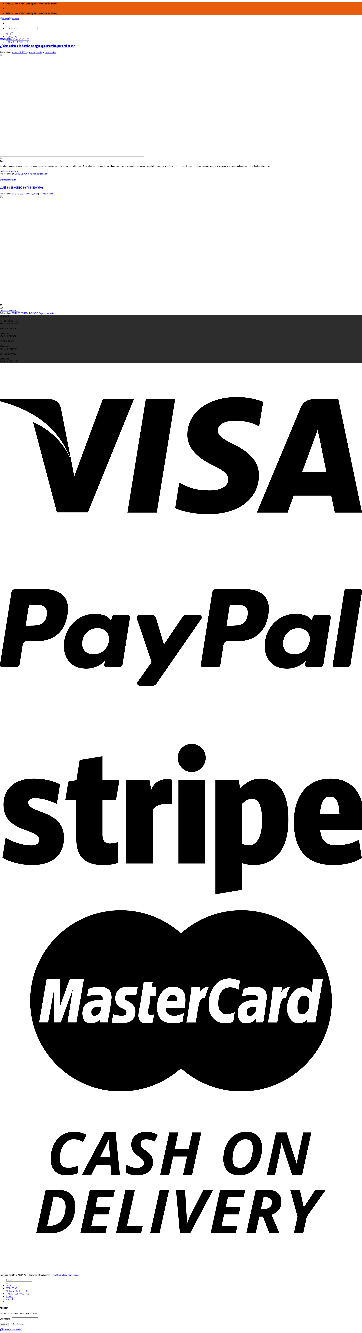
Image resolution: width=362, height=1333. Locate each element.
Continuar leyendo (9, 171)
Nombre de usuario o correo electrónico (18, 1313)
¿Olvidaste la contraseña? (11, 1329)
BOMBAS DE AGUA (5, 38)
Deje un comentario (38, 173)
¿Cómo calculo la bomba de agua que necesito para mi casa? (37, 45)
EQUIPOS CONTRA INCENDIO (8, 180)
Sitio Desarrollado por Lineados (65, 1275)
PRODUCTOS (11, 36)
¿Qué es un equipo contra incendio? (21, 187)
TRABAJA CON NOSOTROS (17, 42)
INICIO (8, 34)
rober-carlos (50, 52)
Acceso (4, 1324)
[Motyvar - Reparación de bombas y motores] (9, 18)
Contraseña (5, 1318)
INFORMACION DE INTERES (17, 39)
